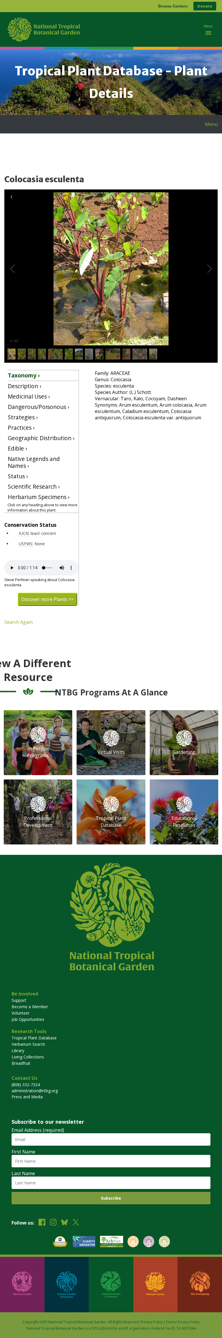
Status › (18, 476)
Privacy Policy (151, 1322)
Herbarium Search (28, 1044)
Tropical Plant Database (34, 1038)
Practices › (21, 427)
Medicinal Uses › (29, 396)
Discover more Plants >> (47, 599)
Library (18, 1050)
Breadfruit (21, 1063)
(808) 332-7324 (26, 1084)
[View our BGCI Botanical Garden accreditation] (133, 1242)
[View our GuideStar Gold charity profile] (60, 1242)
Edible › (17, 448)
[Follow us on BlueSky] (64, 1223)
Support (19, 1000)
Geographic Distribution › (41, 438)
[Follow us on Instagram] (53, 1223)
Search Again (18, 622)
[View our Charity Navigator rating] (84, 1242)
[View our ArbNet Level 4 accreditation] (111, 1242)
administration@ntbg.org (35, 1090)
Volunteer (20, 1013)
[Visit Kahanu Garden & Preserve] (67, 1284)
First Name (23, 1152)
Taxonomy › (24, 375)
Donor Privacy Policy (183, 1322)
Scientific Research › (34, 486)
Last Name (23, 1173)
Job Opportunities (28, 1019)
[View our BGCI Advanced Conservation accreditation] (164, 1242)
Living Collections (28, 1057)
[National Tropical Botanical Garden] (101, 29)
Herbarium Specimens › (39, 497)
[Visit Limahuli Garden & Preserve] (111, 1284)
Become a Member (30, 1006)
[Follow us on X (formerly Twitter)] (75, 1223)
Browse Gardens (173, 6)
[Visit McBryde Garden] (155, 1284)
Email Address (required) (38, 1130)
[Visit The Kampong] (199, 1284)
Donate (204, 6)
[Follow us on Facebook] (41, 1223)
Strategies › (23, 417)
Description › (24, 386)
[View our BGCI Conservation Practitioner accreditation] (148, 1242)
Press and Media (27, 1096)
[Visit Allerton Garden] (22, 1284)
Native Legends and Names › (34, 462)
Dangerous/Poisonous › (38, 407)
